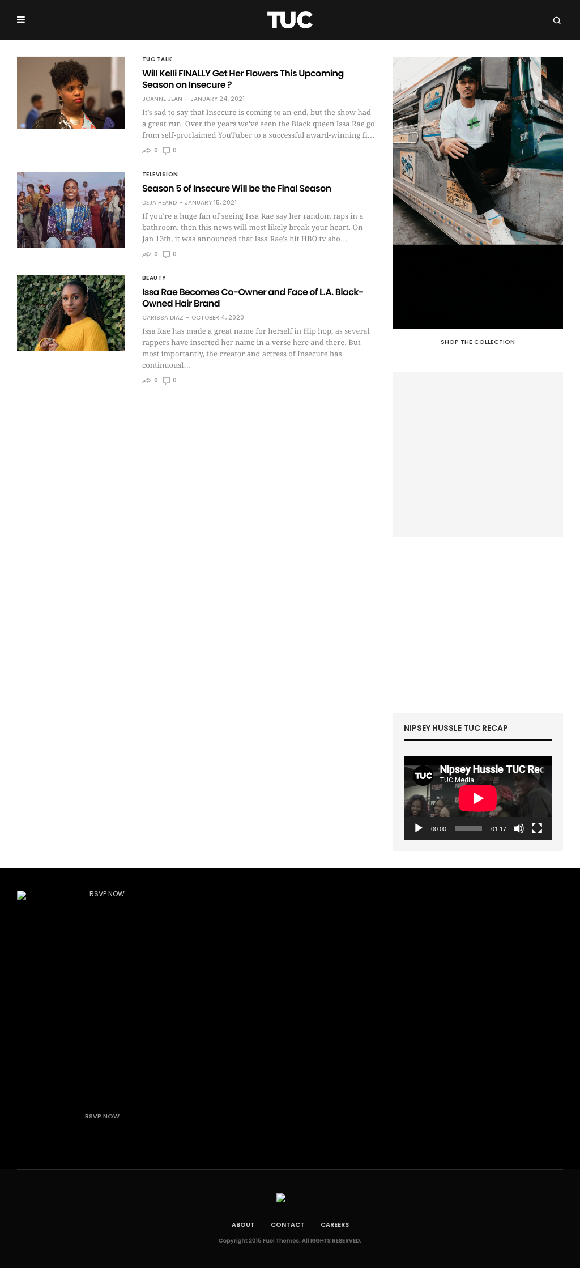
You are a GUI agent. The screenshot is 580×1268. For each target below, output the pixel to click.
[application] (478, 798)
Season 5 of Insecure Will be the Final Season (236, 188)
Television (160, 174)
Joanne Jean (162, 99)
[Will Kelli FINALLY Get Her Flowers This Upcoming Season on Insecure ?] (71, 93)
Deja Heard (159, 203)
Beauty (154, 278)
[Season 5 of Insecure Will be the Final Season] (71, 210)
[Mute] (518, 828)
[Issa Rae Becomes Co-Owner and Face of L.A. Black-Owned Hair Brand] (71, 313)
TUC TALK (157, 59)
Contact (288, 1224)
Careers (335, 1224)
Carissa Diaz (163, 318)
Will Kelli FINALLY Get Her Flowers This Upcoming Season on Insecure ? (243, 79)
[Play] (418, 828)
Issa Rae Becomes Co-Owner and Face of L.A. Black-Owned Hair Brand (253, 298)
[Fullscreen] (537, 828)
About (243, 1224)
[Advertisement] (478, 454)
